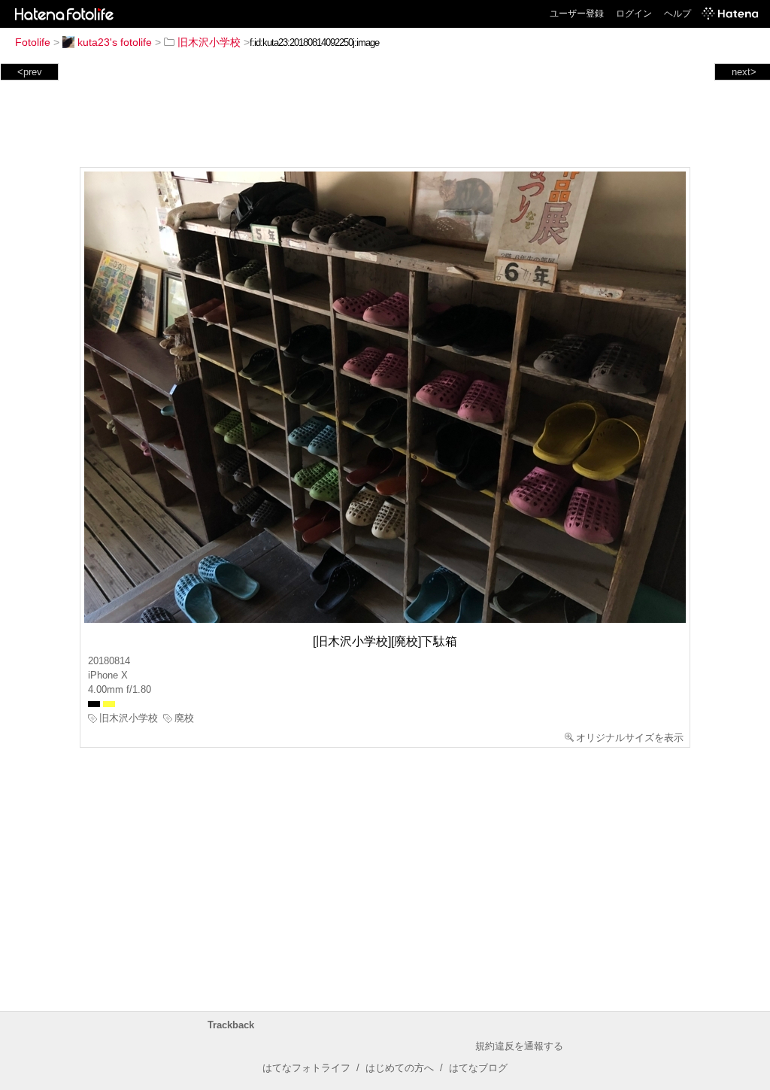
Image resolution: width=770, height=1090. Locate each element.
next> (744, 71)
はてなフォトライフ (306, 1067)
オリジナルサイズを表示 (630, 737)
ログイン (634, 13)
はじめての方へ (399, 1067)
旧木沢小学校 (209, 42)
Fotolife (32, 42)
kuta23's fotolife (114, 42)
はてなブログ (478, 1067)
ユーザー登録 (577, 13)
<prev (29, 71)
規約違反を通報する (519, 1046)
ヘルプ (677, 13)
